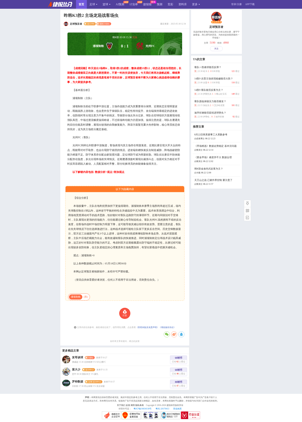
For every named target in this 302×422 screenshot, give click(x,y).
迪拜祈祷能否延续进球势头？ (216, 114)
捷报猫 (147, 4)
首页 (81, 4)
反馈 (128, 405)
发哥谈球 (77, 357)
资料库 (182, 4)
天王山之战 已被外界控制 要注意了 (213, 182)
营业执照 (177, 408)
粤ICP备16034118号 (143, 408)
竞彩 (170, 4)
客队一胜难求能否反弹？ (216, 69)
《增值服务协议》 (167, 327)
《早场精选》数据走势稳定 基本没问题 (215, 148)
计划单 (134, 4)
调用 (133, 405)
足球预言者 (216, 26)
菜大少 (76, 369)
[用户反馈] (247, 217)
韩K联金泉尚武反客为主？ (208, 170)
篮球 (105, 4)
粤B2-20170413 (162, 408)
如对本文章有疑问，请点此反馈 (124, 341)
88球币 (178, 384)
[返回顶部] (247, 203)
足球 (92, 4)
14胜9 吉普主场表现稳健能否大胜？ (216, 80)
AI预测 (120, 4)
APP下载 (250, 4)
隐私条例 (139, 405)
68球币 (178, 360)
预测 (159, 4)
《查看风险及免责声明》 (147, 327)
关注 (216, 48)
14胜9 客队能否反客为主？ (216, 92)
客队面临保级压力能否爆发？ (216, 103)
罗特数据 (77, 381)
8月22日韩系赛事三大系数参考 (210, 136)
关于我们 (121, 405)
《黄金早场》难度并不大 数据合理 (213, 159)
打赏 (125, 315)
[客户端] (247, 210)
